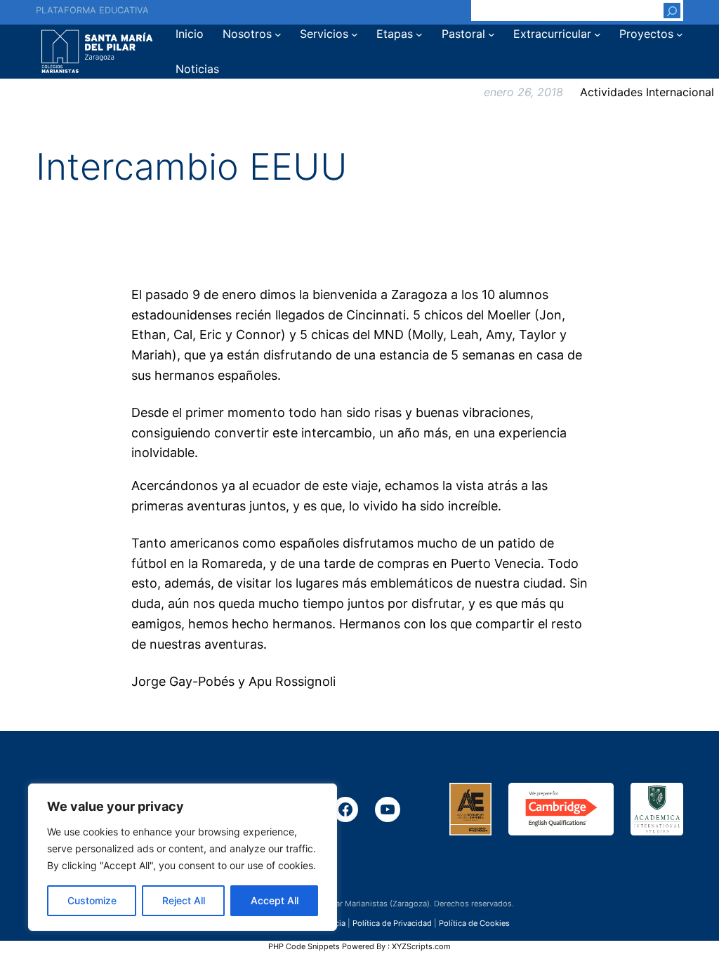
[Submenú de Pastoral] (491, 34)
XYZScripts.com (421, 946)
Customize (92, 900)
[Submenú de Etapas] (419, 34)
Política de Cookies (474, 923)
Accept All (274, 900)
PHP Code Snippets (304, 946)
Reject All (183, 900)
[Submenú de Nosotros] (278, 34)
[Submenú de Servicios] (354, 34)
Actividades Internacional (647, 92)
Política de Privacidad (392, 923)
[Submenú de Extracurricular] (597, 34)
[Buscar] (672, 10)
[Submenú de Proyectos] (679, 34)
